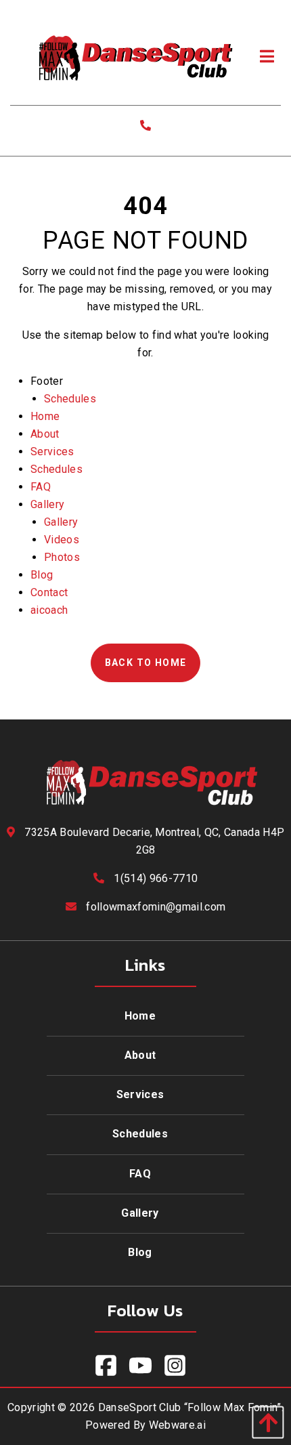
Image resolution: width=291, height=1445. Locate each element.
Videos (61, 539)
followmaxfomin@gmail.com (155, 906)
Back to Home (146, 662)
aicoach (49, 610)
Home (45, 416)
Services (52, 451)
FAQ (40, 486)
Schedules (70, 398)
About (45, 433)
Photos (62, 557)
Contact (49, 592)
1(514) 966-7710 (156, 878)
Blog (41, 574)
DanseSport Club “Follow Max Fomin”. (191, 1407)
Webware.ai (177, 1425)
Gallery (47, 504)
